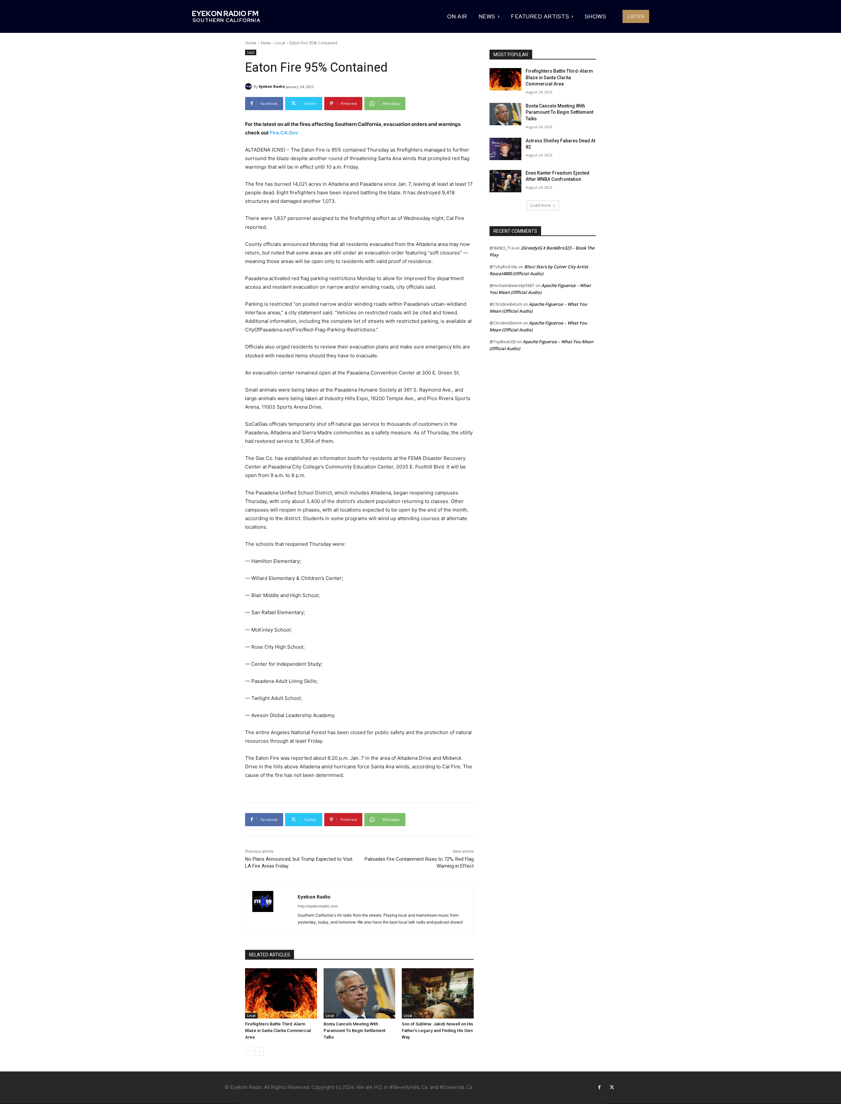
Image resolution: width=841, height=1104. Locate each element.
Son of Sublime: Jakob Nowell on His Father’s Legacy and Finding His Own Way (437, 1030)
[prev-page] (249, 1051)
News (266, 43)
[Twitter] (611, 1087)
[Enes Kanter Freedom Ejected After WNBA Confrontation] (505, 181)
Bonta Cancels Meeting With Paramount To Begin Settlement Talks (354, 1030)
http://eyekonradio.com (318, 906)
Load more (540, 205)
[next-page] (260, 1051)
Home (251, 43)
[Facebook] (599, 1087)
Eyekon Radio (272, 86)
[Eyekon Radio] (249, 86)
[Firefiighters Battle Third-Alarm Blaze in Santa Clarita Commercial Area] (281, 993)
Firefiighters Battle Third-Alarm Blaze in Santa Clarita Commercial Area (278, 1030)
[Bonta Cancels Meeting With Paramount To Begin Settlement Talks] (360, 993)
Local (280, 43)
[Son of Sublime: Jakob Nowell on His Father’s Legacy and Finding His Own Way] (438, 993)
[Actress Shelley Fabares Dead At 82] (505, 149)
